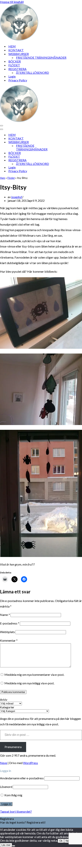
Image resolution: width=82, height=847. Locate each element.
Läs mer (6, 845)
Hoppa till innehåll (12, 2)
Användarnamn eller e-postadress (22, 778)
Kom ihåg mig (13, 795)
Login (12, 76)
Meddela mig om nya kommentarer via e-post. (34, 674)
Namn (5, 614)
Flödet (11, 177)
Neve (3, 763)
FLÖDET (14, 65)
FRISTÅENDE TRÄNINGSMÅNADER (41, 57)
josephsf (16, 197)
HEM (12, 46)
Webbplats (7, 632)
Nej (67, 840)
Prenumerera (13, 747)
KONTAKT (16, 50)
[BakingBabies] (19, 39)
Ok (61, 840)
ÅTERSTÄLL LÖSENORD (32, 72)
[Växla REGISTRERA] (67, 160)
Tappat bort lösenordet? (16, 811)
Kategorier (7, 707)
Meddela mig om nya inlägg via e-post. (29, 683)
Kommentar (9, 640)
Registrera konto (11, 826)
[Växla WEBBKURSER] (67, 142)
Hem (2, 177)
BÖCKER (14, 61)
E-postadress (9, 623)
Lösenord (6, 786)
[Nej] (13, 845)
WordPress (30, 763)
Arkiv (3, 699)
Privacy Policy (17, 80)
